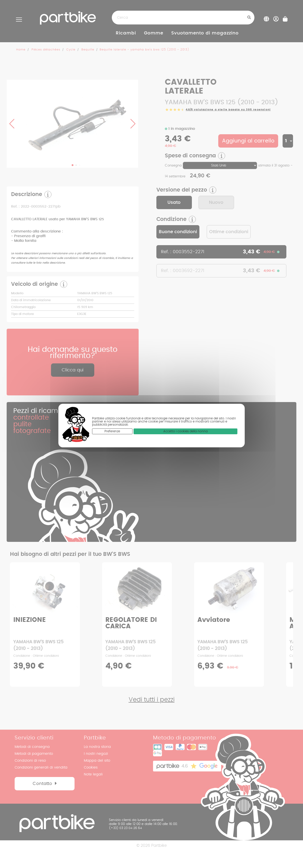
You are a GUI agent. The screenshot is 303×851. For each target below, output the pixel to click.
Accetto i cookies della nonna (185, 431)
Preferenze (112, 431)
